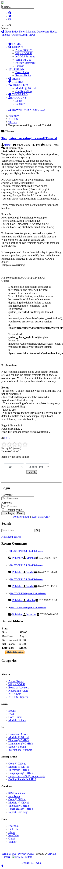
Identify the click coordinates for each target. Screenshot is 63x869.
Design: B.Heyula (31, 862)
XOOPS (16, 46)
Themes (5, 34)
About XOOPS (24, 50)
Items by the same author (15, 456)
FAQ (11, 713)
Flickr (11, 832)
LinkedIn (13, 829)
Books (12, 710)
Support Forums (17, 746)
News (22, 31)
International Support (20, 749)
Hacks (53, 31)
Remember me (13, 509)
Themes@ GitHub (18, 740)
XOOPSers (14, 693)
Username (7, 494)
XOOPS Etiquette (18, 696)
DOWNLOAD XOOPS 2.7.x (28, 109)
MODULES (19, 84)
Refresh (32, 472)
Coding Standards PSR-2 (22, 779)
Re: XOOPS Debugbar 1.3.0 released (28, 593)
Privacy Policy (26, 853)
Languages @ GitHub (20, 743)
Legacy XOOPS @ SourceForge (26, 776)
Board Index (22, 72)
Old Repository (23, 91)
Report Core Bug (17, 812)
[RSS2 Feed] (22, 856)
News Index (11, 31)
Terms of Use (8, 853)
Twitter (12, 841)
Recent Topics (23, 75)
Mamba (30, 557)
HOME (16, 43)
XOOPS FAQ (19, 94)
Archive (15, 34)
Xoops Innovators (18, 690)
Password (6, 502)
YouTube (13, 835)
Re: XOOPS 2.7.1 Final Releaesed (26, 551)
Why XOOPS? (23, 53)
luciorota (31, 614)
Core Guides (15, 717)
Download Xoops (18, 734)
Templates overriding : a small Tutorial (29, 138)
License (19, 65)
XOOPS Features (25, 56)
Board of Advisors (18, 687)
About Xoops (15, 681)
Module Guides (17, 720)
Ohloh (11, 838)
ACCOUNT (19, 97)
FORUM (17, 69)
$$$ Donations (16, 793)
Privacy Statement (25, 62)
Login (18, 100)
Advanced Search (11, 536)
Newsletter (18, 667)
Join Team (14, 796)
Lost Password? (41, 516)
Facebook (13, 825)
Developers (43, 31)
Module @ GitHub (25, 88)
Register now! (21, 516)
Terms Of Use (23, 59)
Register (19, 103)
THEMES (17, 81)
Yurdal (30, 572)
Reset (20, 513)
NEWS (15, 78)
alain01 (8, 144)
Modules (31, 31)
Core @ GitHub (17, 763)
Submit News (27, 34)
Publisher (13, 115)
